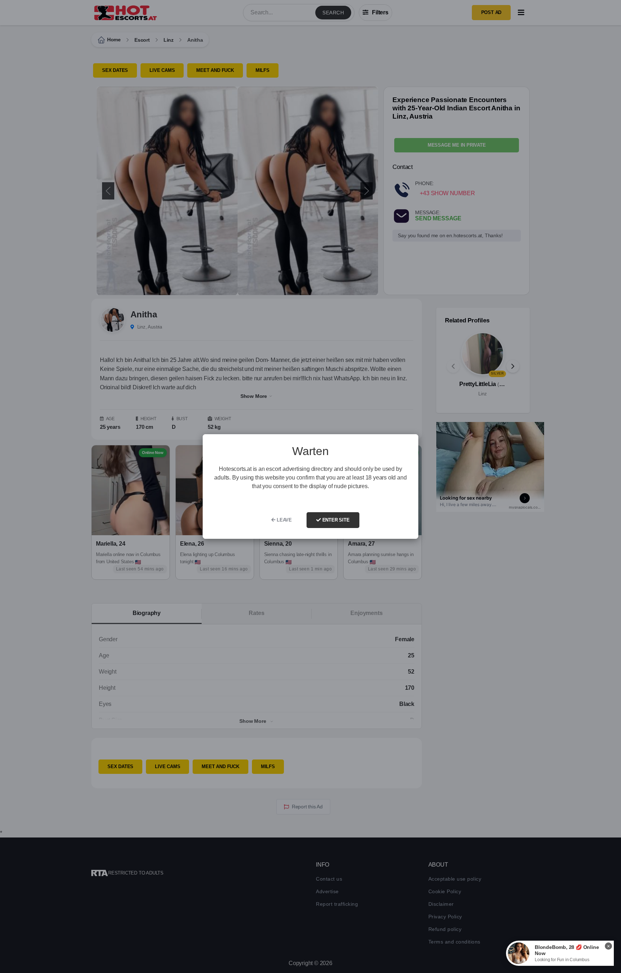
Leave (283, 520)
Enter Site (335, 520)
